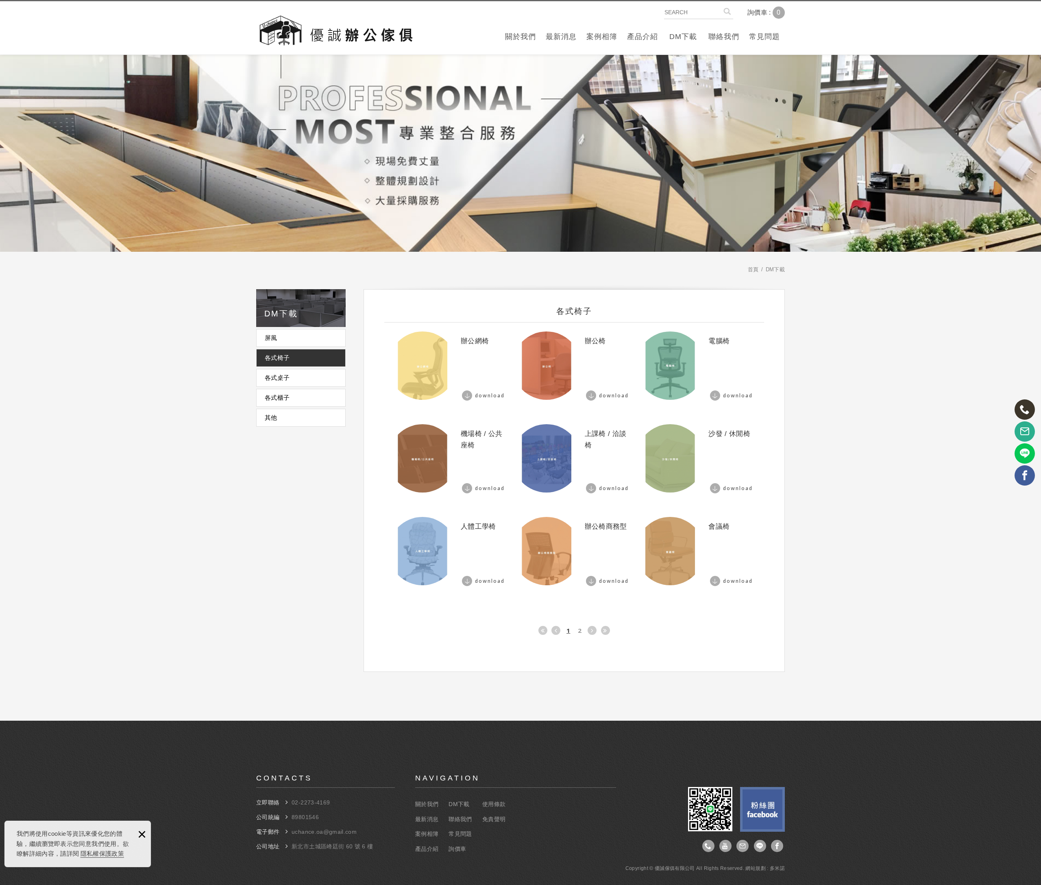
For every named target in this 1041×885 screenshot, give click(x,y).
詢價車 (770, 12)
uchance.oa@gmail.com (324, 831)
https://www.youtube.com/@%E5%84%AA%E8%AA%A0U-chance (725, 846)
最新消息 (561, 37)
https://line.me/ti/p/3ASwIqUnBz (760, 846)
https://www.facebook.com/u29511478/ (777, 846)
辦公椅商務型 (574, 551)
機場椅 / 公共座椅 (450, 458)
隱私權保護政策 (102, 853)
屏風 (271, 337)
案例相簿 (601, 37)
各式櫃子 (277, 397)
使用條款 (493, 804)
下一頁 (592, 630)
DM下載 (683, 37)
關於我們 (520, 37)
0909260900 (708, 846)
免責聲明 (493, 819)
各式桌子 (277, 377)
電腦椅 (698, 365)
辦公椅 (574, 365)
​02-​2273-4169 (311, 802)
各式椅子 (277, 357)
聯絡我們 (723, 37)
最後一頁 (605, 630)
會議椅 (698, 551)
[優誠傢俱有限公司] (335, 32)
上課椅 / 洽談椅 (574, 458)
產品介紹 (642, 37)
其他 (271, 417)
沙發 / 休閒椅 (698, 458)
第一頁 (542, 630)
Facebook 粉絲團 (762, 809)
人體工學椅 (450, 551)
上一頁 (555, 630)
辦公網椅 (450, 365)
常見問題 (764, 37)
